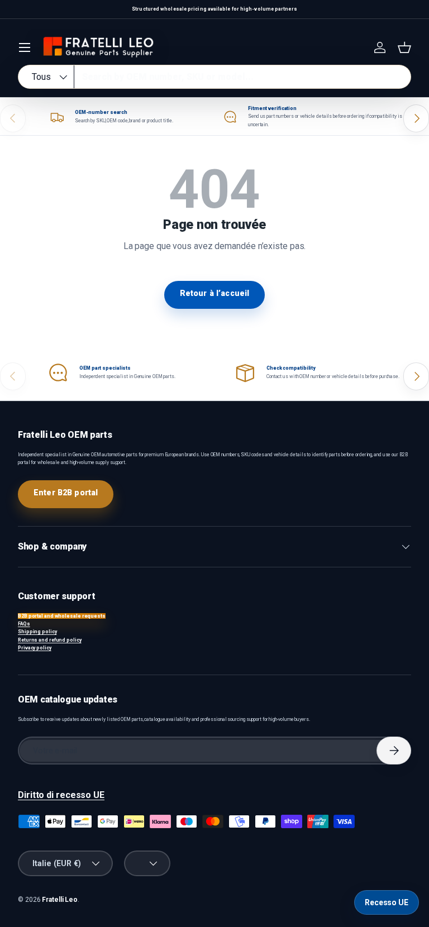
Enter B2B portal (66, 492)
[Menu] (24, 47)
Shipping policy (37, 631)
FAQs (24, 624)
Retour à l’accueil (215, 293)
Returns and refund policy (50, 640)
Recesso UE (386, 902)
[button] (404, 47)
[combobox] (214, 76)
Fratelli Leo (60, 900)
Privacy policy (34, 648)
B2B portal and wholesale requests (62, 616)
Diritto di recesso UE (61, 795)
